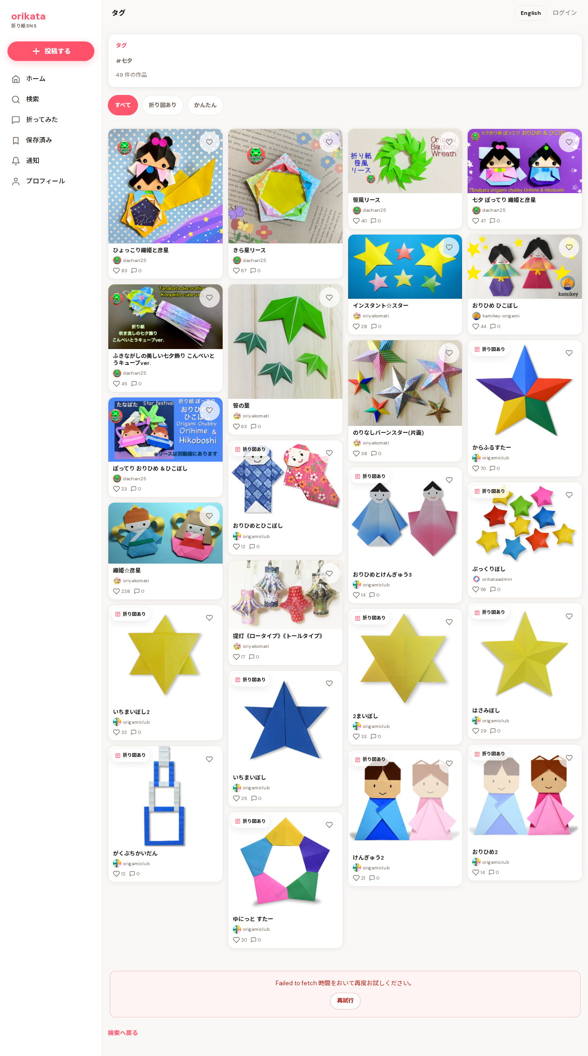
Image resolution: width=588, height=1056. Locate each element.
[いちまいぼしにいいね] (329, 683)
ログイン (565, 13)
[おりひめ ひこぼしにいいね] (569, 247)
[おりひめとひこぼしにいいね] (329, 453)
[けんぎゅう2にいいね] (449, 763)
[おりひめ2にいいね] (569, 757)
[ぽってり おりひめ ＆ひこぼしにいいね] (209, 410)
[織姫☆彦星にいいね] (209, 515)
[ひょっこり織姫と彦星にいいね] (209, 142)
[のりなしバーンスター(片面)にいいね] (449, 353)
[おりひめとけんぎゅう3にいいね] (449, 480)
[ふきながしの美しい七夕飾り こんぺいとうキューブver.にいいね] (209, 297)
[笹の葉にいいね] (329, 297)
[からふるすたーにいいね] (569, 353)
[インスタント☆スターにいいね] (449, 247)
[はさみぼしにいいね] (569, 616)
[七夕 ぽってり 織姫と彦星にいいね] (569, 142)
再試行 (345, 1000)
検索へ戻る (123, 1033)
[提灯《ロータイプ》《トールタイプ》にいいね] (329, 573)
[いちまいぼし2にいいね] (209, 618)
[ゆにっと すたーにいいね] (329, 825)
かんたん (205, 105)
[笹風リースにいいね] (449, 142)
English (531, 13)
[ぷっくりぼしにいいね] (569, 495)
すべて (123, 105)
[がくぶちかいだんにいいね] (209, 759)
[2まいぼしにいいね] (449, 622)
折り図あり (163, 105)
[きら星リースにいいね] (329, 142)
